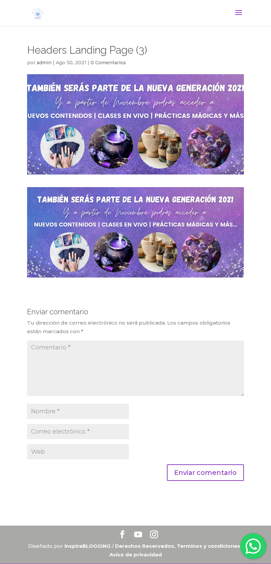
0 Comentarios (108, 63)
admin (44, 63)
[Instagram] (154, 535)
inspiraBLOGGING (87, 546)
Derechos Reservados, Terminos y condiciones (178, 546)
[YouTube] (138, 535)
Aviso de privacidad (135, 554)
